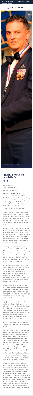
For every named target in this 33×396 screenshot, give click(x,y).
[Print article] (4, 181)
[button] (8, 3)
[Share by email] (8, 181)
